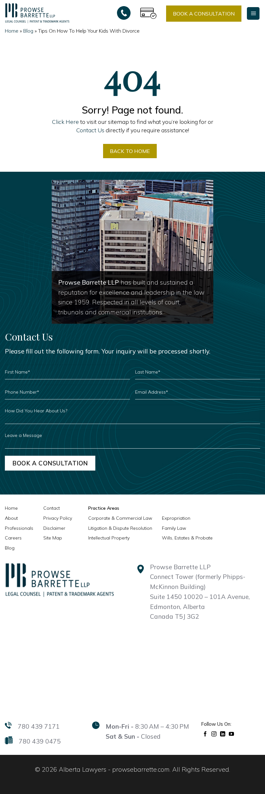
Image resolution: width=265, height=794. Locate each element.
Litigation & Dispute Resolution (120, 528)
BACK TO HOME (130, 151)
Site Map (52, 538)
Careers (13, 538)
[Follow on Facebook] (205, 733)
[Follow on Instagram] (214, 733)
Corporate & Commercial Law (120, 518)
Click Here (65, 121)
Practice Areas (103, 508)
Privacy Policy (57, 518)
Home (11, 30)
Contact (51, 508)
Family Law (174, 528)
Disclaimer (54, 528)
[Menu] (253, 13)
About (11, 518)
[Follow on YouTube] (231, 733)
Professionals (19, 528)
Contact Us (90, 130)
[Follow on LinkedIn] (223, 733)
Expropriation (176, 518)
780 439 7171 (39, 726)
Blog (28, 30)
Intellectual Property (109, 538)
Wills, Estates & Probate (187, 538)
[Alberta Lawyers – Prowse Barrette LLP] (37, 13)
